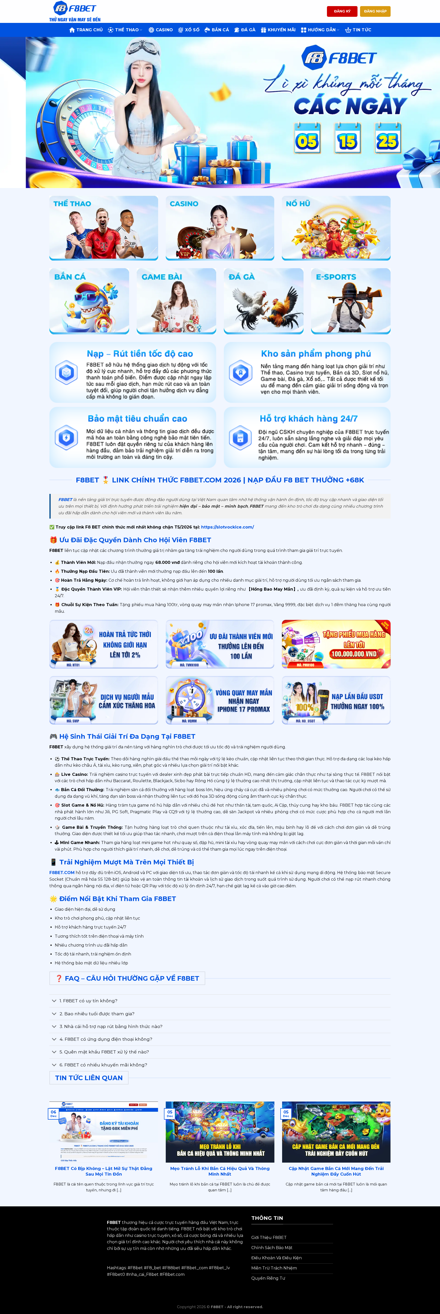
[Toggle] (54, 1001)
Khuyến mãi (282, 29)
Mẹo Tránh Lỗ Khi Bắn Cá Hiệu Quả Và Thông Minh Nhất (220, 1171)
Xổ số (192, 29)
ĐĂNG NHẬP (375, 11)
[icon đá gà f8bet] (264, 301)
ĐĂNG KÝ (342, 11)
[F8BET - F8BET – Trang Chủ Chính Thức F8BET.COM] (74, 11)
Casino (164, 29)
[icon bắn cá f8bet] (89, 301)
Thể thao (127, 29)
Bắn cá (220, 29)
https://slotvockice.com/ (227, 527)
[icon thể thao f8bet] (103, 228)
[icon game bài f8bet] (176, 301)
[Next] (424, 112)
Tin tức (362, 29)
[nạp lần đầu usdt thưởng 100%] (336, 700)
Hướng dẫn (322, 29)
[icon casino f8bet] (220, 228)
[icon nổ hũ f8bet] (336, 228)
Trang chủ (89, 29)
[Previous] (15, 112)
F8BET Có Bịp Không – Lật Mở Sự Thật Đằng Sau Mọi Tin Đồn (103, 1171)
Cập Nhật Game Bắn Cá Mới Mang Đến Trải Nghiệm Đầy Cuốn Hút (336, 1171)
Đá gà (248, 29)
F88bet (172, 1267)
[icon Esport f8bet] (351, 301)
